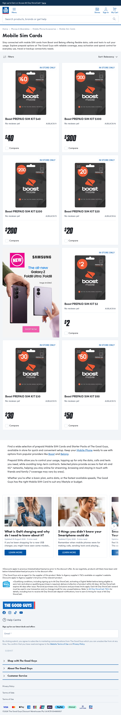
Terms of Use (8, 699)
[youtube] (21, 612)
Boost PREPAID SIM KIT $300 (82, 119)
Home (5, 29)
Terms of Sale (8, 692)
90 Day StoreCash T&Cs (99, 589)
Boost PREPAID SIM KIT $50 (82, 396)
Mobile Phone (84, 450)
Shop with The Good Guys (22, 660)
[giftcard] (90, 706)
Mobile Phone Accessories (44, 29)
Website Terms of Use (59, 644)
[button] (28, 544)
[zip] (49, 706)
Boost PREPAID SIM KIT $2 (81, 304)
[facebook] (4, 612)
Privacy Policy (78, 644)
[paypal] (60, 706)
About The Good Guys (20, 668)
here (44, 3)
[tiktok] (15, 612)
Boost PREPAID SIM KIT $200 (23, 211)
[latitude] (83, 706)
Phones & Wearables (20, 29)
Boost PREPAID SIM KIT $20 (82, 211)
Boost (51, 454)
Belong (64, 454)
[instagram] (9, 612)
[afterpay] (72, 706)
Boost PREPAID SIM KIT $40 (23, 119)
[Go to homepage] (6, 10)
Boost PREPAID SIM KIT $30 (22, 396)
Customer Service (17, 675)
